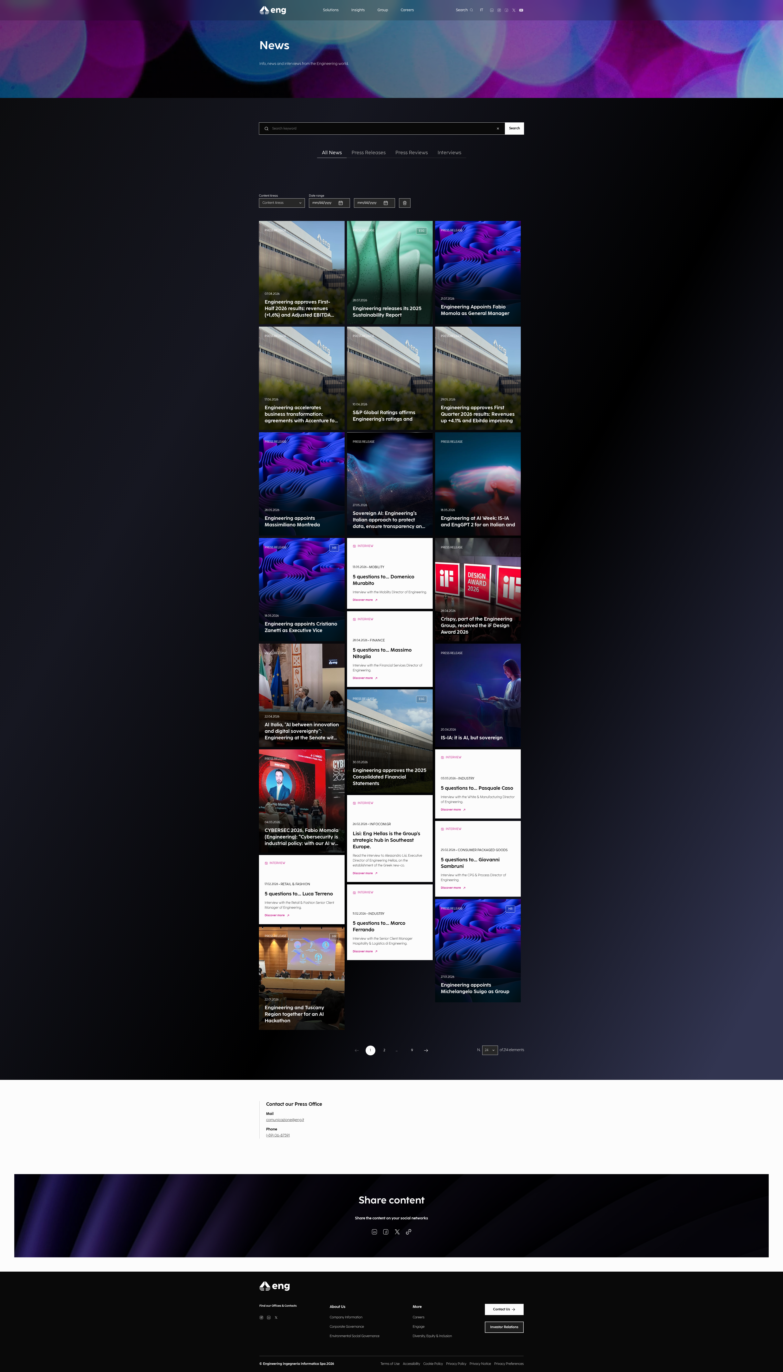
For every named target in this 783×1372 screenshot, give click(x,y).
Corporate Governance (347, 1327)
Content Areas (268, 195)
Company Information (346, 1317)
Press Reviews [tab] (411, 153)
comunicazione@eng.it (285, 1120)
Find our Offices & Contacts (278, 1306)
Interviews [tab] (449, 153)
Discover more (363, 600)
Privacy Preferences (509, 1364)
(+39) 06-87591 (278, 1135)
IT (481, 10)
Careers (418, 1317)
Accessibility (411, 1364)
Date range (316, 195)
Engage (419, 1327)
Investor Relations (504, 1327)
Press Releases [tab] (369, 153)
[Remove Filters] (404, 203)
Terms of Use (390, 1364)
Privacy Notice (480, 1364)
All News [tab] (332, 153)
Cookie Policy (433, 1364)
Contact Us (501, 1309)
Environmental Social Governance (354, 1336)
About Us (337, 1307)
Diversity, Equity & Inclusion (432, 1336)
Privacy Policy (456, 1364)
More (417, 1307)
